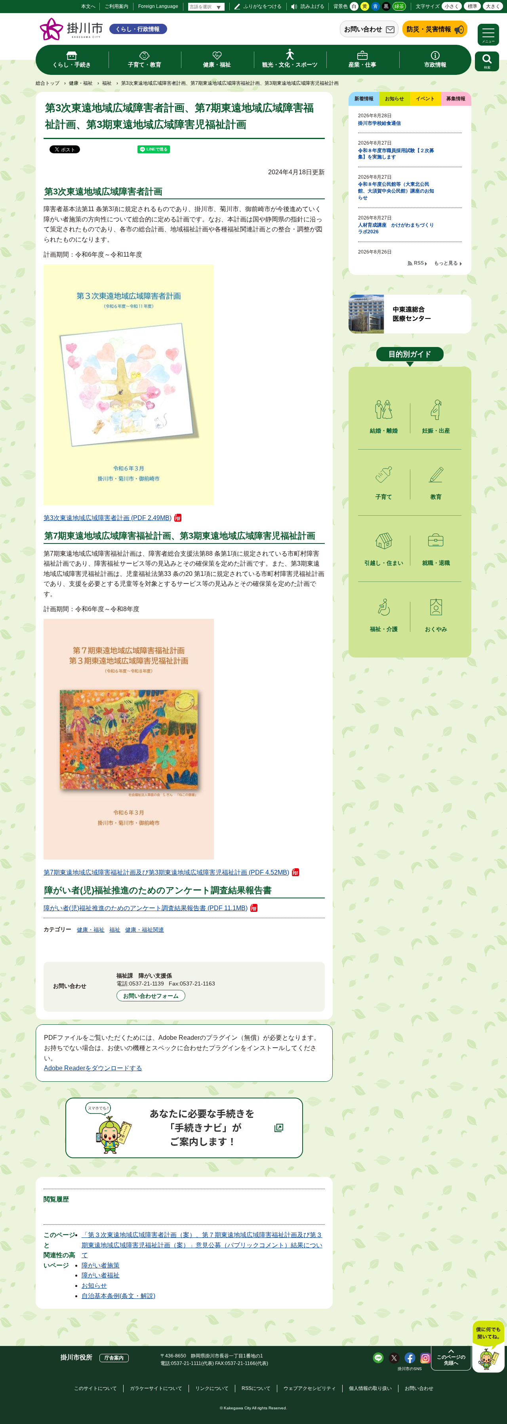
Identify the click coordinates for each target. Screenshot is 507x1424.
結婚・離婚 (384, 430)
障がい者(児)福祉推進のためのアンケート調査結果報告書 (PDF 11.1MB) (146, 908)
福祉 (107, 83)
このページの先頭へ (451, 1360)
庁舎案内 (114, 1358)
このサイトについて (95, 1388)
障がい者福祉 (101, 1275)
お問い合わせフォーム (151, 996)
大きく (493, 6)
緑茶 (399, 6)
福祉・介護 (384, 629)
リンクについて (212, 1388)
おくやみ (436, 629)
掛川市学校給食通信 (379, 123)
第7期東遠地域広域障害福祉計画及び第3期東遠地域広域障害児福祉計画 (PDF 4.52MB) (166, 872)
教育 (436, 497)
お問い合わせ (363, 29)
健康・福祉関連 (144, 929)
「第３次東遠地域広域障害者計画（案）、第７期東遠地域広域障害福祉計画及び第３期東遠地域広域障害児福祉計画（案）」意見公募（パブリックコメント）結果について (202, 1244)
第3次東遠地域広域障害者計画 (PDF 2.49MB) (108, 518)
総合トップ (47, 83)
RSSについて (256, 1388)
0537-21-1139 (146, 983)
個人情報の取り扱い (370, 1388)
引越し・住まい (383, 563)
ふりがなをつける (263, 6)
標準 (472, 6)
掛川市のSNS (410, 1369)
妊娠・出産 (436, 430)
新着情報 (364, 98)
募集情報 (455, 98)
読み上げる (312, 6)
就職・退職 (436, 563)
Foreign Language (158, 6)
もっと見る (446, 263)
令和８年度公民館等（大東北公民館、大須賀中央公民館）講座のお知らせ (396, 190)
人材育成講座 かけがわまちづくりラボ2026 (396, 228)
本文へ (88, 6)
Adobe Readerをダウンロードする (93, 1068)
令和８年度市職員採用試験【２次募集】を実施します (396, 154)
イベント (425, 98)
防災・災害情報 (429, 29)
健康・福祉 (81, 83)
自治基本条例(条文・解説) (118, 1295)
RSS (419, 263)
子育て (383, 497)
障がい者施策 (101, 1265)
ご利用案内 (116, 6)
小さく (452, 6)
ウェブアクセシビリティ (310, 1388)
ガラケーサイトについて (156, 1388)
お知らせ (94, 1285)
